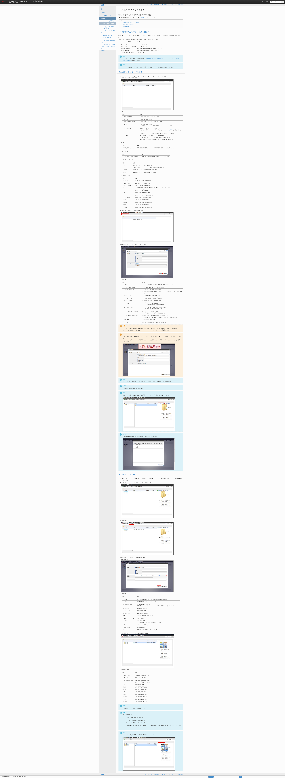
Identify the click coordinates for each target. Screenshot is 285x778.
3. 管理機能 (102, 18)
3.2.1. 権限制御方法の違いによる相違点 (133, 32)
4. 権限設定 (102, 50)
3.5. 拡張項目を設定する (106, 35)
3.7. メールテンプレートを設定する (108, 41)
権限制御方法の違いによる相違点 (131, 22)
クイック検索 (265, 1)
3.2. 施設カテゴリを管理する (107, 23)
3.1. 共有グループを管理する (107, 21)
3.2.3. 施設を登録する (126, 474)
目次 (102, 4)
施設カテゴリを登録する (129, 24)
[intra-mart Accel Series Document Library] (5, 2)
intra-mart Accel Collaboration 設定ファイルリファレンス (159, 58)
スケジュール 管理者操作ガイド (28, 1)
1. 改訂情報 (102, 12)
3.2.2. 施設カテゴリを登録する (130, 72)
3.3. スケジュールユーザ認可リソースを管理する (108, 27)
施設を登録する (126, 26)
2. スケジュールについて (105, 15)
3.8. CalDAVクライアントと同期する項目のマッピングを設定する (108, 46)
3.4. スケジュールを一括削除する (108, 31)
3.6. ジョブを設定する (106, 37)
